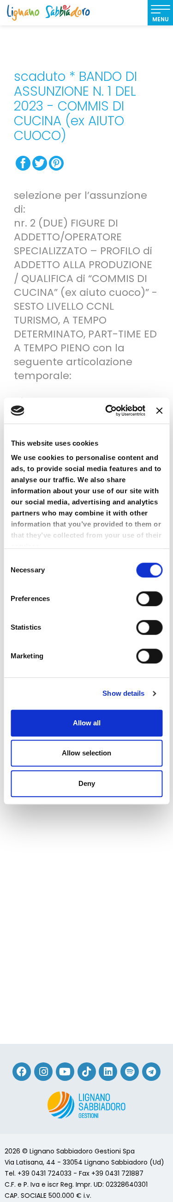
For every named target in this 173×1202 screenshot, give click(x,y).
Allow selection (86, 753)
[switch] (149, 598)
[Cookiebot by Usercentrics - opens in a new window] (108, 411)
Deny (86, 783)
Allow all (87, 723)
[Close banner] (159, 410)
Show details (123, 693)
